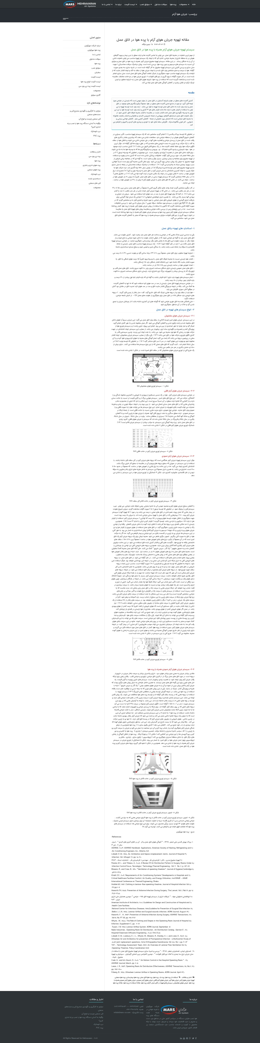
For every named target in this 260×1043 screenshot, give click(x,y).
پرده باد (161, 977)
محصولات (183, 4)
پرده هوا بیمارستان (132, 977)
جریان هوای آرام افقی (161, 980)
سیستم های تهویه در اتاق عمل (162, 982)
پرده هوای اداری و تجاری (91, 165)
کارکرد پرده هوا (146, 982)
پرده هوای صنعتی (93, 169)
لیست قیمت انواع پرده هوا (90, 81)
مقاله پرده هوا (118, 982)
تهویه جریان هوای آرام (187, 980)
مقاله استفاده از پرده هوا (131, 982)
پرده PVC (96, 135)
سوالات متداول (161, 4)
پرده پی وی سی (94, 156)
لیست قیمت (129, 4)
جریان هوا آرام (174, 980)
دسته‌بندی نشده (94, 178)
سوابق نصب (145, 4)
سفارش (97, 72)
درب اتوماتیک (95, 131)
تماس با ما (106, 4)
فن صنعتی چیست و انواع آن (89, 119)
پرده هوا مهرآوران (94, 50)
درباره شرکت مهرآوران (92, 45)
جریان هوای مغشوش (180, 982)
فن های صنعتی (94, 183)
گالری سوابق (95, 95)
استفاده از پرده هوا (171, 977)
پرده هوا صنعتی (120, 977)
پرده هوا (173, 4)
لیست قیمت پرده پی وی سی (89, 86)
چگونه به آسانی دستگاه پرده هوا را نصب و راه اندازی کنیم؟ (83, 125)
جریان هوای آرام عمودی (144, 980)
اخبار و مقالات (187, 977)
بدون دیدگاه (146, 44)
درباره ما (118, 4)
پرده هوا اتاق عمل (146, 977)
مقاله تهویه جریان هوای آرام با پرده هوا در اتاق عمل (153, 39)
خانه (194, 4)
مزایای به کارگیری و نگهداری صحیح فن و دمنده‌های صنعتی (85, 112)
